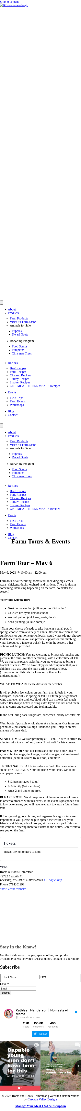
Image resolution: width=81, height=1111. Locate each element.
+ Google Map (52, 880)
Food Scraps (19, 346)
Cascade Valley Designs (42, 1099)
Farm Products (19, 318)
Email (4, 983)
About (12, 309)
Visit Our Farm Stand (23, 322)
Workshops (17, 405)
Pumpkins (18, 350)
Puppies (17, 331)
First (43, 977)
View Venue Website (13, 889)
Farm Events (18, 401)
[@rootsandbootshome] (9, 1014)
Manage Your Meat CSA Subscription (40, 1106)
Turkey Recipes (19, 379)
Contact (12, 415)
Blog (11, 411)
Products (13, 313)
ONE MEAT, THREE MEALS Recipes (35, 386)
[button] (1, 298)
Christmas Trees (22, 353)
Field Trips (16, 397)
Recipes (13, 362)
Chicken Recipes (20, 375)
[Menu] (1, 302)
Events (12, 392)
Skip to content (9, 1)
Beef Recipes (18, 368)
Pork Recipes (18, 371)
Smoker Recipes (20, 382)
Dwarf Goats (20, 334)
